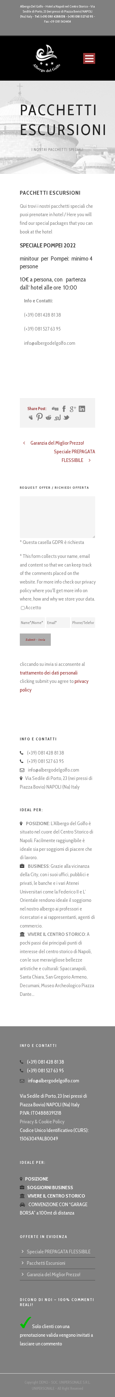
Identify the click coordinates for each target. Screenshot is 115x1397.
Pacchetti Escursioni (46, 1263)
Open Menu (89, 58)
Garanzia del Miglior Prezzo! (53, 1274)
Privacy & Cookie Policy (42, 1122)
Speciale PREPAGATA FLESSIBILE (58, 1252)
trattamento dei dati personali (49, 673)
